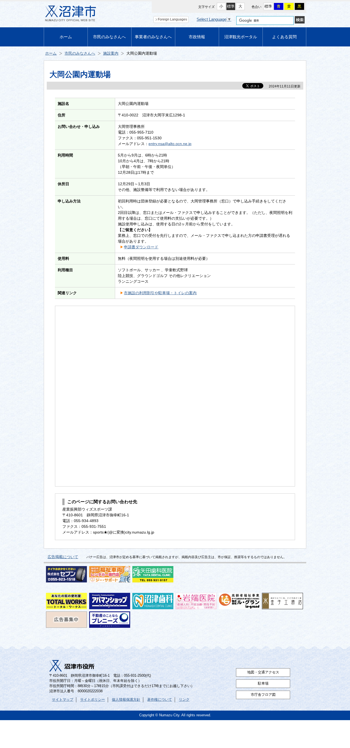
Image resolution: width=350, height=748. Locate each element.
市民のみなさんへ (109, 36)
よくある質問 (284, 36)
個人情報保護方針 (126, 700)
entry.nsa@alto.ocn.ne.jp (169, 144)
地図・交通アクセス (263, 672)
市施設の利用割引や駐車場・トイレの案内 (160, 293)
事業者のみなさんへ (153, 36)
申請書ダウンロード (141, 247)
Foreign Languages (172, 19)
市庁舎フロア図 (263, 695)
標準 (231, 6)
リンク (184, 700)
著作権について (159, 700)
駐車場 (263, 683)
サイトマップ (62, 700)
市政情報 (197, 36)
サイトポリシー (92, 700)
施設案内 (110, 53)
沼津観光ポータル (240, 36)
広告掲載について (63, 557)
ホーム (66, 36)
